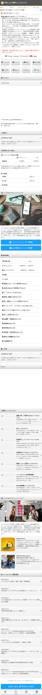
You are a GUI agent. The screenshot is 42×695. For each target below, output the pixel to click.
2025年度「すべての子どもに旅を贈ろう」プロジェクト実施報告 (20, 652)
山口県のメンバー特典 (22, 248)
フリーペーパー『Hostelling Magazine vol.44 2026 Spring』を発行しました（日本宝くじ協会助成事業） (20, 672)
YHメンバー (23, 157)
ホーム (4, 7)
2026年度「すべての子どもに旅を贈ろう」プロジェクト (19, 590)
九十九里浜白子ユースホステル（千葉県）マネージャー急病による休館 (20, 600)
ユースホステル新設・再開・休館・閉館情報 (15, 581)
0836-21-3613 (7, 354)
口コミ (16, 62)
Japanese (25, 56)
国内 (12, 7)
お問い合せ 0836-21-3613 (21, 686)
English (34, 56)
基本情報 (37, 62)
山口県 (37, 7)
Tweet (27, 70)
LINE (37, 70)
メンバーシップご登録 (22, 242)
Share (16, 70)
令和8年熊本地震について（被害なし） (13, 611)
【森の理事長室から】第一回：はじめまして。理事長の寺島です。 (20, 621)
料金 (27, 62)
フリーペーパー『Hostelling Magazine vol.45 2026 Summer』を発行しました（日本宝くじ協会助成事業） (19, 632)
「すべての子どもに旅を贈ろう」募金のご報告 (16, 642)
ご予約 (5, 70)
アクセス (6, 62)
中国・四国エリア (24, 7)
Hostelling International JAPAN (19, 680)
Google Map (5, 83)
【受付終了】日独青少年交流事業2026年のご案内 (17, 662)
